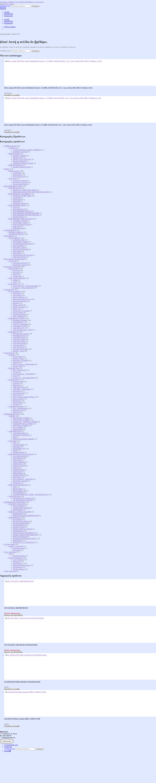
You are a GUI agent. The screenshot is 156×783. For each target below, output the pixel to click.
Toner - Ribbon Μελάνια (16, 278)
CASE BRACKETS (20, 456)
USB (14, 443)
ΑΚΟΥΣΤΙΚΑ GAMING (21, 420)
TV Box (15, 372)
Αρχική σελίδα (5, 34)
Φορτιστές (16, 412)
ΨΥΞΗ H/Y (17, 483)
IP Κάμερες (16, 561)
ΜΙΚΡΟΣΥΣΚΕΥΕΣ (15, 165)
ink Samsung (17, 276)
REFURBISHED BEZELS (22, 211)
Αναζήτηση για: (5, 6)
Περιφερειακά (9, 353)
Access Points (17, 357)
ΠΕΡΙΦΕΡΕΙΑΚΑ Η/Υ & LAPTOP (20, 454)
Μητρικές (16, 303)
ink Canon (16, 270)
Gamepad (16, 383)
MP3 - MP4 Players (19, 370)
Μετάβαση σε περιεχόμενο (35, 2)
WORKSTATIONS (19, 203)
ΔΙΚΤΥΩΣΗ (8, 236)
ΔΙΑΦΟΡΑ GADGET (20, 152)
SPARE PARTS (18, 217)
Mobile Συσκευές (14, 171)
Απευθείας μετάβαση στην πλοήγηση (12, 2)
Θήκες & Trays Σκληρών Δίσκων (24, 397)
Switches (16, 362)
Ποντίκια (16, 404)
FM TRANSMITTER (20, 523)
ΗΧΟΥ (15, 450)
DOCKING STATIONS (21, 435)
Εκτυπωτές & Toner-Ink (12, 267)
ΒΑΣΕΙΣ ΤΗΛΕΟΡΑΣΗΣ (21, 167)
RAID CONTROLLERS (21, 224)
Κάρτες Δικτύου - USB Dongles (23, 364)
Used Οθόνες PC (18, 328)
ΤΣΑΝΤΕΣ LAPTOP (20, 481)
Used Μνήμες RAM (19, 326)
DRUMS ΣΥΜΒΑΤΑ (15, 232)
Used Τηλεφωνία (18, 347)
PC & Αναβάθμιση (14, 291)
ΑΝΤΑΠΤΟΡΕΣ (18, 445)
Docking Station (18, 381)
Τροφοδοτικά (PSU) (19, 314)
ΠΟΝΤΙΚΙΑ (17, 477)
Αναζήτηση (35, 6)
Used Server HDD (19, 339)
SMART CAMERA (19, 155)
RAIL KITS (17, 226)
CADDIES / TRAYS (20, 221)
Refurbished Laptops (20, 320)
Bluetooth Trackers (19, 556)
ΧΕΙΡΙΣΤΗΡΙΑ (18, 429)
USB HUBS (17, 460)
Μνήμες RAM (17, 305)
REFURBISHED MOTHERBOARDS (26, 213)
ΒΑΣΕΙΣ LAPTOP (19, 466)
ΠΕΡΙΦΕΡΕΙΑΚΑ (14, 517)
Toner (15, 282)
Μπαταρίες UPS (18, 410)
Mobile (6, 169)
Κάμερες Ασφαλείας (15, 558)
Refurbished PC (18, 322)
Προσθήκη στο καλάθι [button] (12, 95)
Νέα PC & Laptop (19, 307)
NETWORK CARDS (20, 223)
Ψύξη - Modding (18, 316)
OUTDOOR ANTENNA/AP (23, 244)
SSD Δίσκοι (17, 293)
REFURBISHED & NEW (13, 186)
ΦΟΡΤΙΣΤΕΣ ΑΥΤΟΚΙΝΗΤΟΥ (24, 542)
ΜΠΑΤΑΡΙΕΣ (17, 489)
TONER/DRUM (10, 230)
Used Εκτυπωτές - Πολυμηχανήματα (25, 286)
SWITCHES (17, 253)
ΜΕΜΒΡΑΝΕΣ (18, 514)
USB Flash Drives (19, 387)
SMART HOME (14, 154)
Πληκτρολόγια (18, 403)
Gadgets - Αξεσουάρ (15, 546)
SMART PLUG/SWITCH (22, 159)
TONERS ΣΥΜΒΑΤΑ (16, 234)
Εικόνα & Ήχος (13, 368)
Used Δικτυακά (18, 345)
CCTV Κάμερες (18, 560)
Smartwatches (17, 175)
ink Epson (16, 272)
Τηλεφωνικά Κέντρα (20, 184)
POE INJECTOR (19, 247)
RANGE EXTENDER (20, 249)
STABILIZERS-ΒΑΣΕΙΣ (21, 508)
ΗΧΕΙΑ (15, 468)
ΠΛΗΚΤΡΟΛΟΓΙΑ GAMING (23, 424)
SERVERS (16, 201)
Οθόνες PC (16, 309)
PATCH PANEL (18, 245)
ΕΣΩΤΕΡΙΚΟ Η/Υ (19, 448)
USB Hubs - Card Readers (22, 389)
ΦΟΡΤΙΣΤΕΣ (17, 540)
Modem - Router (18, 358)
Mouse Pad (16, 385)
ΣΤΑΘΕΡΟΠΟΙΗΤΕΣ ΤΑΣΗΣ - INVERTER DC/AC (31, 494)
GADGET (12, 148)
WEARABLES (18, 531)
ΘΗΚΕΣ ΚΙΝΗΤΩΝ (20, 537)
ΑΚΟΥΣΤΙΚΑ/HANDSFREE (23, 533)
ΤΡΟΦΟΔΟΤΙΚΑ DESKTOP (23, 498)
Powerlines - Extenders (20, 360)
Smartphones (17, 173)
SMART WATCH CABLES (22, 529)
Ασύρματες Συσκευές (20, 180)
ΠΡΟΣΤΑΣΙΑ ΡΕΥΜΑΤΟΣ (17, 485)
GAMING (12, 416)
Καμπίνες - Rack (18, 351)
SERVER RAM (18, 228)
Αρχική (6, 12)
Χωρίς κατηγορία (10, 571)
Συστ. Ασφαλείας (10, 552)
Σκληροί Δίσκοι (18, 313)
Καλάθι (7, 751)
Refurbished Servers (19, 335)
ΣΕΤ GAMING (18, 427)
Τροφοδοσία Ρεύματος (16, 406)
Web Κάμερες (17, 391)
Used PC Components (20, 324)
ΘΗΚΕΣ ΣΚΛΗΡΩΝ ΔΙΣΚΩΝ (23, 439)
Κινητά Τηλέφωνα (19, 177)
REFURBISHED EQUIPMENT (19, 194)
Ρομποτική (16, 550)
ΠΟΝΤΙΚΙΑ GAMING (21, 426)
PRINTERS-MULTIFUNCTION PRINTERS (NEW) (31, 192)
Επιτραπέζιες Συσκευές (20, 182)
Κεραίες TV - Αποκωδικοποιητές (24, 378)
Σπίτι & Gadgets (9, 544)
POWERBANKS (19, 525)
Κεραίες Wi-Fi (17, 366)
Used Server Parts (19, 341)
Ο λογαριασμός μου (11, 745)
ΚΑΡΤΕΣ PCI (17, 471)
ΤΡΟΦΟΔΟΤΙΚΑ (14, 496)
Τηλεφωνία (12, 178)
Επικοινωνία (8, 16)
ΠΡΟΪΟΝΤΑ (8, 14)
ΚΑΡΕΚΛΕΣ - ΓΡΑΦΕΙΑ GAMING (25, 422)
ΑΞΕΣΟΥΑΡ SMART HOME (23, 163)
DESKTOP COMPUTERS (22, 196)
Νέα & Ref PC (9, 290)
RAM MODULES (19, 209)
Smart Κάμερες (18, 563)
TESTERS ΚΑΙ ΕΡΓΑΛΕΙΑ (22, 255)
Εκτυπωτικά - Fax (14, 284)
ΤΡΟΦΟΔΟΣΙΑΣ (19, 452)
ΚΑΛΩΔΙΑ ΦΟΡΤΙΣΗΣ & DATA (24, 538)
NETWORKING (14, 238)
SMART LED (17, 157)
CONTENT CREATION (17, 504)
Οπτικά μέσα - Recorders (21, 311)
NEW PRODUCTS (15, 188)
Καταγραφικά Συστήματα (21, 565)
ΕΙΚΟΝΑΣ (16, 447)
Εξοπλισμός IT (13, 332)
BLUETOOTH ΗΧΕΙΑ (21, 521)
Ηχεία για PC (17, 395)
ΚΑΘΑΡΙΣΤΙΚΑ (18, 470)
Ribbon (15, 280)
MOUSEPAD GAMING (21, 418)
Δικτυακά (11, 355)
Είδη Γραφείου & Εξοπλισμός (14, 259)
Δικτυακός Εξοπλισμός (20, 349)
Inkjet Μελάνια (13, 268)
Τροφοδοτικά (17, 567)
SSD (14, 437)
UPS (14, 487)
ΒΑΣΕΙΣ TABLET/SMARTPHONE (25, 535)
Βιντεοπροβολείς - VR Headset (23, 374)
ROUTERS (17, 251)
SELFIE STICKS (19, 527)
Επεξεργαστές (17, 295)
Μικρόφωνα (17, 401)
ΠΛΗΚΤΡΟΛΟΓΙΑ (19, 475)
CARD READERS (19, 433)
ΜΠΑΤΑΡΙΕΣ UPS (19, 491)
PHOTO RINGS (18, 506)
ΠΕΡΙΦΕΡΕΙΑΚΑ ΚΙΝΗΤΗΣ (14, 502)
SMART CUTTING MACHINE (19, 512)
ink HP (15, 274)
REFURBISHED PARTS (17, 205)
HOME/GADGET (10, 146)
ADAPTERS (17, 519)
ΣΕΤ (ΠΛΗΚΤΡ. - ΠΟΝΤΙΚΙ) (23, 479)
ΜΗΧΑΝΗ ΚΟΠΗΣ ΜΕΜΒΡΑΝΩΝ (26, 516)
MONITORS (17, 200)
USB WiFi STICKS (19, 257)
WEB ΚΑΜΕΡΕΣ (19, 462)
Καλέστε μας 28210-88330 (13, 615)
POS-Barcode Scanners (21, 334)
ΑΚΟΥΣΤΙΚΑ (18, 464)
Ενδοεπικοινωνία (18, 548)
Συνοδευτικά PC (14, 380)
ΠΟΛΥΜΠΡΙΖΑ (18, 493)
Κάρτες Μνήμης (18, 399)
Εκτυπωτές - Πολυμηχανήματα (23, 288)
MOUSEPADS (18, 458)
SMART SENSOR (19, 161)
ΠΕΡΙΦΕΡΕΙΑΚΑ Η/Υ (12, 414)
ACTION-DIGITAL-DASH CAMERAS (27, 150)
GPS (10, 554)
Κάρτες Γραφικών (19, 297)
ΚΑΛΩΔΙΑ (12, 441)
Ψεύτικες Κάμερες (19, 569)
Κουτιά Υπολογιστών (20, 301)
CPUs (15, 207)
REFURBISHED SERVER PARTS (20, 219)
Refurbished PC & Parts (16, 318)
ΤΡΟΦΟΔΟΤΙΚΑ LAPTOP (22, 500)
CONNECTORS (18, 240)
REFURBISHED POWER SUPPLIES (26, 215)
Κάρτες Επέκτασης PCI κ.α (22, 299)
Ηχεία (15, 376)
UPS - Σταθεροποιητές (20, 408)
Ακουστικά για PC (19, 393)
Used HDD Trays (19, 337)
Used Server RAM (19, 343)
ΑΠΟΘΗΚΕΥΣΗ (14, 431)
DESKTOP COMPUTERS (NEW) (25, 190)
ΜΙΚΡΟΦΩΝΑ (18, 473)
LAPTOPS (16, 198)
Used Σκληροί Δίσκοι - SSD (22, 330)
